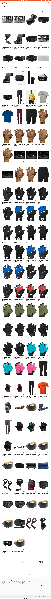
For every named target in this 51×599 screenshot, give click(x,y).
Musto (14, 582)
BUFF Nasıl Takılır (30, 581)
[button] (18, 45)
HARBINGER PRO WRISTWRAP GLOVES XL (31, 144)
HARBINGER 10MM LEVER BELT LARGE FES (31, 66)
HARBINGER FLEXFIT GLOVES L (30, 202)
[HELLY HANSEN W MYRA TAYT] (7, 426)
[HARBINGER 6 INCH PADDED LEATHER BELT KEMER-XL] (7, 523)
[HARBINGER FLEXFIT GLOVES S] (7, 213)
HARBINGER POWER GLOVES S (42, 318)
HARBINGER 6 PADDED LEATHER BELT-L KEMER (31, 415)
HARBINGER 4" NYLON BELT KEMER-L (19, 532)
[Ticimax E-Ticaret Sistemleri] (25, 598)
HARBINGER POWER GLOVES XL (7, 318)
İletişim (39, 582)
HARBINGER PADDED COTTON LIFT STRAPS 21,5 (31, 532)
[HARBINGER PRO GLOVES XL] (19, 174)
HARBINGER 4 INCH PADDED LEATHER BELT (43, 454)
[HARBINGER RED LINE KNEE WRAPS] (19, 407)
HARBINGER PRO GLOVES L (42, 144)
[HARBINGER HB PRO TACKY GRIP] (19, 39)
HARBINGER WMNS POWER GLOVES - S (7, 396)
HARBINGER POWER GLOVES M (30, 318)
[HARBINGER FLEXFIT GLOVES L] (31, 194)
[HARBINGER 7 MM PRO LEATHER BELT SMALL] (19, 58)
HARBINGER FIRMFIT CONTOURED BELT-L (43, 493)
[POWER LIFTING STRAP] (7, 485)
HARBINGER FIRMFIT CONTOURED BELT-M (19, 512)
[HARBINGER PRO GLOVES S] (7, 155)
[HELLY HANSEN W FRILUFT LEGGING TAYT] (43, 368)
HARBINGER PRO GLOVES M (6, 144)
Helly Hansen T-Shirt (24, 582)
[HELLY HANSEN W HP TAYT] (19, 97)
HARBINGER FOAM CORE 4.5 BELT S (19, 163)
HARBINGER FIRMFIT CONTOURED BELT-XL (7, 512)
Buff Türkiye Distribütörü (5, 583)
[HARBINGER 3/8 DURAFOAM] (31, 465)
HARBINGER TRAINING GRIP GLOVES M (7, 299)
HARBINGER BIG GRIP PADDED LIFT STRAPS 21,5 (19, 493)
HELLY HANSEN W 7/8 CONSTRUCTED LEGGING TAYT (31, 396)
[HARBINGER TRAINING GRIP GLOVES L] (43, 252)
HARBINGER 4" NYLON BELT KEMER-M (7, 105)
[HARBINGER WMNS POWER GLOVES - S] (7, 388)
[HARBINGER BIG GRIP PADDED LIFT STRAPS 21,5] (19, 485)
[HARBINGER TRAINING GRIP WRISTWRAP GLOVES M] (43, 213)
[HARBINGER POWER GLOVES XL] (7, 310)
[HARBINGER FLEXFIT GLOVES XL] (19, 194)
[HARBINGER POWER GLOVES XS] (7, 368)
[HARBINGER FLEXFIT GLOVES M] (43, 194)
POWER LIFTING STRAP (5, 493)
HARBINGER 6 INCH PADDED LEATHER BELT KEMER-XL (7, 532)
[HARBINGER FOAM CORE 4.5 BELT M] (31, 155)
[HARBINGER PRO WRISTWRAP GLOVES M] (19, 136)
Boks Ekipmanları (19, 583)
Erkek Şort (11, 583)
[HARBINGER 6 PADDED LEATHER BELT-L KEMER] (31, 407)
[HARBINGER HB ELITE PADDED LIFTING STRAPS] (7, 39)
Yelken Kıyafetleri (19, 581)
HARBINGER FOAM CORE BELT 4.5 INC (31, 47)
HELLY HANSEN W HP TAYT (18, 105)
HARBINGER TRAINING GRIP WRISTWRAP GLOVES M (19, 241)
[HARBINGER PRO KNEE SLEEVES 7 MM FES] (7, 19)
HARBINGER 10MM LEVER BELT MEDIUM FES (7, 66)
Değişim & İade (34, 582)
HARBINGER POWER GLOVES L (18, 318)
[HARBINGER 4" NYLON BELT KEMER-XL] (7, 543)
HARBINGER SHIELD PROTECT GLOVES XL (7, 415)
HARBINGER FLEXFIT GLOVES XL (19, 202)
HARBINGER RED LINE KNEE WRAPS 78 (31, 493)
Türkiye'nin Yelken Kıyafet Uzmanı (6, 584)
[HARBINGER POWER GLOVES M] (31, 310)
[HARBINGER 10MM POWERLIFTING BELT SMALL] (43, 58)
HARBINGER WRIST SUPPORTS (42, 415)
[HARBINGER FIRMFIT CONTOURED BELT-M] (19, 504)
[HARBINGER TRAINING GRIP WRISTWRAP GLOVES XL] (19, 213)
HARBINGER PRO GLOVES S (6, 163)
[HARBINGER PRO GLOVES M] (7, 136)
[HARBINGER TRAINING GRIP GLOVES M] (7, 271)
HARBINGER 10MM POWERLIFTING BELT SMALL (43, 66)
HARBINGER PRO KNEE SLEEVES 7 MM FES (43, 47)
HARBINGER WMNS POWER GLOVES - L (31, 435)
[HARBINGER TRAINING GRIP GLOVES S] (7, 194)
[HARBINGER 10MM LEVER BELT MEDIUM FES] (7, 58)
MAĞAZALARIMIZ (40, 585)
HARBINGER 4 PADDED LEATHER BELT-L (31, 454)
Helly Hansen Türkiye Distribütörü (6, 582)
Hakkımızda (3, 581)
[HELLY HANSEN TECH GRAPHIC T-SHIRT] (31, 97)
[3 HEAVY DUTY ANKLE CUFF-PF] (43, 77)
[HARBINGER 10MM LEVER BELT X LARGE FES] (43, 19)
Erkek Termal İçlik (12, 584)
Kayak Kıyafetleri (19, 582)
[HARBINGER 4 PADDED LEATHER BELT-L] (31, 446)
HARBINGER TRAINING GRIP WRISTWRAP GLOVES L (7, 241)
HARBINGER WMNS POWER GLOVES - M (19, 396)
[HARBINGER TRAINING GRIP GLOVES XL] (31, 252)
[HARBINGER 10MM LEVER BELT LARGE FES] (31, 58)
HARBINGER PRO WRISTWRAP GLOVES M (19, 144)
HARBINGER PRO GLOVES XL (30, 338)
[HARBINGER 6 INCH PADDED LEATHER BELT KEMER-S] (19, 543)
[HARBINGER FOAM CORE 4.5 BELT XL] (7, 174)
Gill (14, 583)
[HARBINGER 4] (7, 97)
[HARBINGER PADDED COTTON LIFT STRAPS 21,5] (31, 523)
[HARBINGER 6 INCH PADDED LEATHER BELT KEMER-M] (43, 504)
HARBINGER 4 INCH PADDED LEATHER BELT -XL (31, 512)
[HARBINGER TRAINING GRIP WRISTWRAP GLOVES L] (31, 213)
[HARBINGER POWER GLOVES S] (43, 310)
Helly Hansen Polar (24, 581)
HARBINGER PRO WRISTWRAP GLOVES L (43, 241)
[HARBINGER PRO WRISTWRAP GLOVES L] (43, 116)
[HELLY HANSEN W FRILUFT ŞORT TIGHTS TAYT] (31, 116)
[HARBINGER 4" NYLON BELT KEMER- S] (19, 465)
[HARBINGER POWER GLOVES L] (19, 310)
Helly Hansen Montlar (24, 583)
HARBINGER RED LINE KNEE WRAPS (19, 415)
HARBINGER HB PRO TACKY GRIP (19, 47)
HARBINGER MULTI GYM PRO (18, 454)
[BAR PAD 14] (31, 77)
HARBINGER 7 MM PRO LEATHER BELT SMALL (19, 66)
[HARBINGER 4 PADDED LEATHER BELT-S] (7, 465)
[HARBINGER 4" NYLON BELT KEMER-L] (19, 523)
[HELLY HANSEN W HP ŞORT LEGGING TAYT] (43, 174)
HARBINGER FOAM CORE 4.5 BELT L (43, 163)
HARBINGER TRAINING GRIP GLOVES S (7, 202)
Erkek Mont (11, 582)
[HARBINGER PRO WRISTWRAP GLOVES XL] (31, 136)
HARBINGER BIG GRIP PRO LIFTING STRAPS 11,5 (43, 532)
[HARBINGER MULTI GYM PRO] (19, 446)
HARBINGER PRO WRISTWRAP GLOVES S (19, 260)
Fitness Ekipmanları (20, 584)
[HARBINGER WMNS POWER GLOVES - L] (31, 426)
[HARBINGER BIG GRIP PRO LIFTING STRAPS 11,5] (43, 523)
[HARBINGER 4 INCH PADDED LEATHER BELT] (43, 446)
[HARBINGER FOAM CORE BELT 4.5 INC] (31, 39)
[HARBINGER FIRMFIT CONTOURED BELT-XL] (7, 504)
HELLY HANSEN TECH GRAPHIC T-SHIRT (31, 105)
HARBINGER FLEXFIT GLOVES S (42, 299)
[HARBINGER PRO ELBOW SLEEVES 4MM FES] (31, 19)
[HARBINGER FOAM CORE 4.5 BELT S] (19, 155)
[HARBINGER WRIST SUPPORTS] (43, 407)
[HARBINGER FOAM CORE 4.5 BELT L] (43, 155)
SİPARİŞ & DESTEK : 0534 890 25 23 (45, 0)
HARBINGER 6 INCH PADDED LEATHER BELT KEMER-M (43, 512)
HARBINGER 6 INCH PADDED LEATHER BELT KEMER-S (19, 551)
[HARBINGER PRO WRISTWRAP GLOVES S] (31, 174)
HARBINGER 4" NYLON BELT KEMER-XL (7, 551)
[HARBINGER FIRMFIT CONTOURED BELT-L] (43, 485)
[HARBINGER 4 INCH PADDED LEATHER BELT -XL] (31, 504)
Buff (14, 584)
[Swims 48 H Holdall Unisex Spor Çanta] (19, 77)
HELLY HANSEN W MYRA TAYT (6, 435)
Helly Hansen (15, 581)
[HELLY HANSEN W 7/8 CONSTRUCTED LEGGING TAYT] (31, 388)
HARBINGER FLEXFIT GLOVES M (42, 202)
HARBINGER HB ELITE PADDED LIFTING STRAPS (7, 47)
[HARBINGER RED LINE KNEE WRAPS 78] (31, 485)
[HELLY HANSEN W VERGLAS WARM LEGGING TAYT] (19, 116)
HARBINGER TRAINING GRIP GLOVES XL (31, 260)
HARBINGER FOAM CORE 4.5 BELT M (31, 163)
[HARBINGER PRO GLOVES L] (43, 136)
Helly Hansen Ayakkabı (24, 584)
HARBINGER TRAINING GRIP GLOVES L (43, 260)
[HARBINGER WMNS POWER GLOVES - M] (19, 388)
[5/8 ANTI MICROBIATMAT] (43, 465)
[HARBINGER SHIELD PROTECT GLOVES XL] (7, 407)
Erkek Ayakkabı (11, 581)
